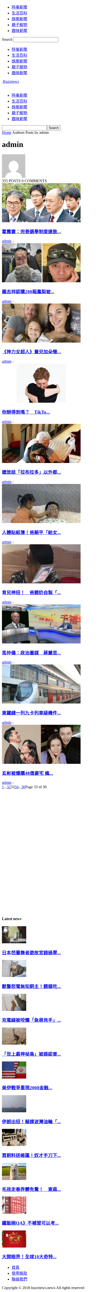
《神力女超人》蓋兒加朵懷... (31, 351)
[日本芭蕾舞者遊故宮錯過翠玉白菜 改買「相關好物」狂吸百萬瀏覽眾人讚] (14, 942)
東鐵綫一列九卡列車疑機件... (31, 712)
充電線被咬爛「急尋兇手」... (31, 1020)
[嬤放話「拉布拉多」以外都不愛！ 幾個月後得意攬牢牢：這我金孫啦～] (41, 462)
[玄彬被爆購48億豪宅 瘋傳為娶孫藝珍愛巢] (41, 762)
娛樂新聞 (19, 19)
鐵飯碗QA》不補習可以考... (30, 1223)
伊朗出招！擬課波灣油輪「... (31, 1121)
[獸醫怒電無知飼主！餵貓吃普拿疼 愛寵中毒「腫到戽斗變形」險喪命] (14, 976)
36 (23, 787)
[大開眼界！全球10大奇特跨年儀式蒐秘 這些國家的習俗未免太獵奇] (14, 1246)
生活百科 (19, 13)
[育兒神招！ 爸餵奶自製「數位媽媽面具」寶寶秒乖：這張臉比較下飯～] (41, 582)
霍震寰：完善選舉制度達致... (31, 231)
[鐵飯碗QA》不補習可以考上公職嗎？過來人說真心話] (14, 1212)
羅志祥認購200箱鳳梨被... (28, 291)
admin (6, 241)
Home (6, 132)
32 (9, 787)
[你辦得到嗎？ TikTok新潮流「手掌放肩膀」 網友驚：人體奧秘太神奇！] (41, 401)
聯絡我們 (19, 1279)
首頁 (15, 1267)
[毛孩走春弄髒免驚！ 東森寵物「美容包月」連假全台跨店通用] (14, 1178)
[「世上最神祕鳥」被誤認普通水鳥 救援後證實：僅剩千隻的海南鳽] (14, 1043)
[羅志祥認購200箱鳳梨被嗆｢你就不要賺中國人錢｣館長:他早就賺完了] (41, 281)
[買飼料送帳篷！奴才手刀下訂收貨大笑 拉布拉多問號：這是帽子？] (14, 1145)
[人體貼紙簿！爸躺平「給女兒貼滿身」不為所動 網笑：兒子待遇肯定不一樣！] (41, 522)
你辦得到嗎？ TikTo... (26, 412)
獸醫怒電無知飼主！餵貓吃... (31, 986)
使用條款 (19, 1273)
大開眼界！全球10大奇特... (29, 1256)
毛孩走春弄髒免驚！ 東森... (31, 1189)
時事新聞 (19, 7)
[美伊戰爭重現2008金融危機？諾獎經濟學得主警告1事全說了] (14, 1077)
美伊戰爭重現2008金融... (27, 1087)
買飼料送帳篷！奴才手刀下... (31, 1155)
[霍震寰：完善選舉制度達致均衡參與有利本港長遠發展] (41, 221)
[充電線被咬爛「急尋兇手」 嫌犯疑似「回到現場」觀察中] (14, 1010)
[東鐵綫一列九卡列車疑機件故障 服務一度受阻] (41, 702)
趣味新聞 (19, 31)
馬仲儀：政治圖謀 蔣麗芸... (31, 652)
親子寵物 (19, 25)
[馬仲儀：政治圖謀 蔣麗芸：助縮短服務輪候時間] (41, 642)
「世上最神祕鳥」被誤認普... (31, 1054)
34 (16, 787)
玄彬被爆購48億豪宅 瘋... (27, 773)
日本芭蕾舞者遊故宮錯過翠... (31, 952)
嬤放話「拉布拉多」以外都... (31, 472)
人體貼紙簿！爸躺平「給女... (31, 532)
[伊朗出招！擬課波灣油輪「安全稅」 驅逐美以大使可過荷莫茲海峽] (14, 1111)
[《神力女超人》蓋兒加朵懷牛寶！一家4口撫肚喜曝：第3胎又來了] (41, 341)
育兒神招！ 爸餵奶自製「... (31, 592)
